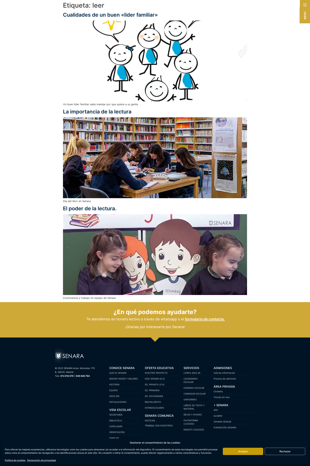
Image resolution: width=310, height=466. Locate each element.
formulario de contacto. (205, 319)
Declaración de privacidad (41, 460)
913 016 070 (67, 376)
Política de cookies (15, 460)
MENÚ (305, 15)
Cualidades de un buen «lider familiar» (110, 15)
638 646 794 (83, 376)
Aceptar (243, 451)
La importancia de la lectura (97, 111)
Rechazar (285, 451)
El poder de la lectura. (89, 208)
